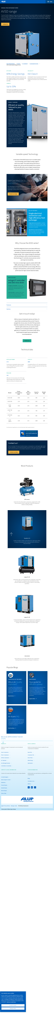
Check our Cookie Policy (11, 1002)
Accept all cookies (13, 1005)
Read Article (11, 696)
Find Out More (11, 728)
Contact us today (13, 194)
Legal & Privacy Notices (5, 805)
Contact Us (5, 24)
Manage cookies (14, 805)
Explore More (32, 698)
